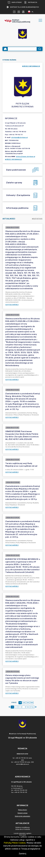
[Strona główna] (5, 49)
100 (31, 703)
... (23, 707)
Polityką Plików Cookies (15, 843)
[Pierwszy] (9, 707)
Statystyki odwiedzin (22, 816)
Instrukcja (32, 2)
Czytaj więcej (12, 304)
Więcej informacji (13, 159)
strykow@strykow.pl (19, 137)
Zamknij (22, 853)
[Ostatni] (36, 707)
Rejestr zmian (23, 813)
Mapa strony (17, 2)
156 (32, 707)
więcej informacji (31, 66)
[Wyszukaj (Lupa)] (39, 49)
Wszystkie (37, 218)
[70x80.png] (22, 34)
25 (24, 703)
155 (27, 707)
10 (20, 703)
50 (28, 703)
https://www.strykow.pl (25, 156)
